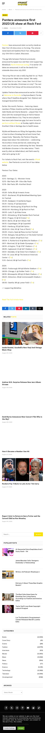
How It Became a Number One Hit (15, 451)
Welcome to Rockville (12, 95)
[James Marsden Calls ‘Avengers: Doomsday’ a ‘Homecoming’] (8, 563)
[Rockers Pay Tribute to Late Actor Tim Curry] (22, 469)
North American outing (20, 65)
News (4, 660)
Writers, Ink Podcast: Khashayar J (28, 572)
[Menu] (3, 3)
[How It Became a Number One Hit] (22, 437)
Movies (4, 654)
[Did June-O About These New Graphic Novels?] (8, 586)
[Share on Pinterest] (32, 33)
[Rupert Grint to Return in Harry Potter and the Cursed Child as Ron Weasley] (22, 502)
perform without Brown (11, 123)
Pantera (5, 45)
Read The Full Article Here (12, 300)
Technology (6, 670)
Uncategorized (7, 677)
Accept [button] (21, 728)
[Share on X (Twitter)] (20, 33)
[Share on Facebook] (8, 33)
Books (4, 637)
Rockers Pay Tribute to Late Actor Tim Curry (20, 484)
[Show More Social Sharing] (41, 33)
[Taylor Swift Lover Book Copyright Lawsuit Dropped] (8, 609)
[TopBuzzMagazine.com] (22, 3)
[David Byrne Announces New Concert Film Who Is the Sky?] (22, 402)
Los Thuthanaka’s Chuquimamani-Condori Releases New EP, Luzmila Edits (28, 620)
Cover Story (6, 640)
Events (4, 644)
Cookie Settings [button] (9, 728)
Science (5, 667)
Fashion (5, 647)
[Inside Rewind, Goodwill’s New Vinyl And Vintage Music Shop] (22, 333)
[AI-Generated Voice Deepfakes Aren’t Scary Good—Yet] (8, 552)
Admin (6, 28)
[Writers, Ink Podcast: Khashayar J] (8, 575)
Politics (4, 664)
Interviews (5, 650)
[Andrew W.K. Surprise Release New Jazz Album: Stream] (22, 368)
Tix (27, 218)
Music (5, 15)
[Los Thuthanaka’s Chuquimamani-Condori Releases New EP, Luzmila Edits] (8, 620)
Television (5, 674)
